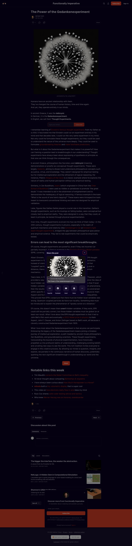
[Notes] (74, 288)
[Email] (66, 288)
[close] (84, 252)
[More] (82, 288)
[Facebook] (58, 288)
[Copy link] (50, 288)
